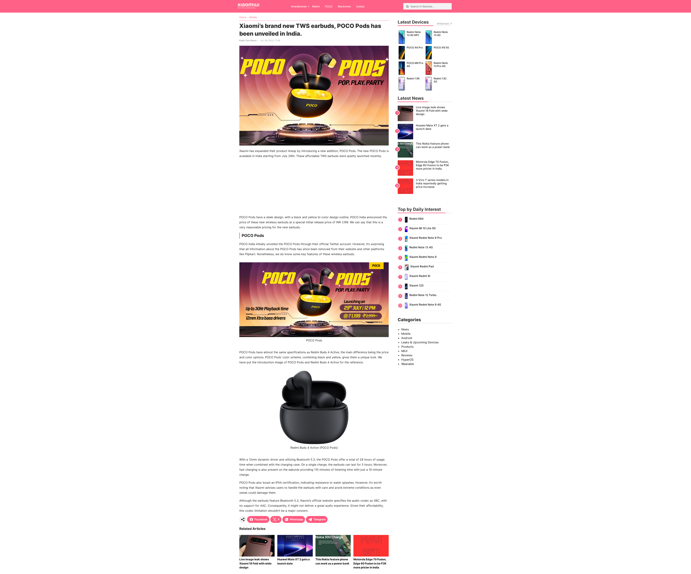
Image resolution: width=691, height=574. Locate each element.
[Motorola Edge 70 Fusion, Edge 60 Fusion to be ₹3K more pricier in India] (425, 168)
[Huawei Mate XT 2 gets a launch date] (425, 131)
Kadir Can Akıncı (248, 40)
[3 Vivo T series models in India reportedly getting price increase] (425, 186)
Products (407, 346)
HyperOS (407, 359)
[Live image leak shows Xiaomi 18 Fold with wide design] (425, 113)
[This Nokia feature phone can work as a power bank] (425, 150)
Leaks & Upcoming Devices (420, 342)
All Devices (443, 23)
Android (406, 338)
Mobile (405, 333)
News (405, 329)
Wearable (407, 364)
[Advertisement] (314, 186)
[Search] (407, 6)
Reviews (406, 355)
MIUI (404, 351)
